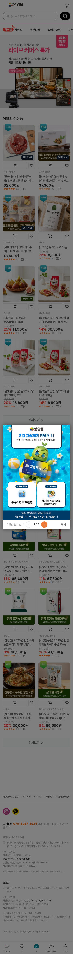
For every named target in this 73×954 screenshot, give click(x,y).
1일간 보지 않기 (15, 524)
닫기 (63, 524)
